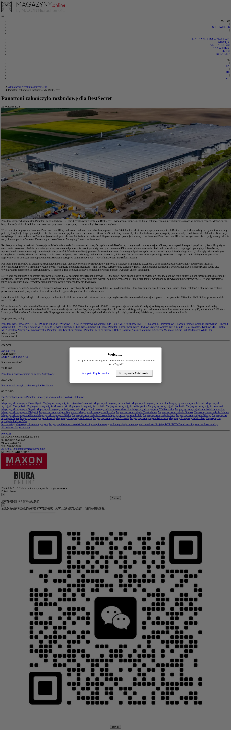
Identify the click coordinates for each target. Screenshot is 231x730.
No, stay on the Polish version (134, 373)
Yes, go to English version (96, 373)
